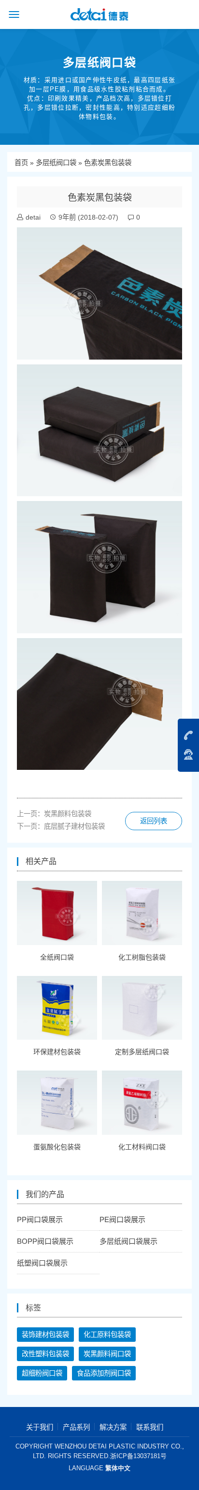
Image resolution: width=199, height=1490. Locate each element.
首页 (21, 163)
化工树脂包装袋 (142, 957)
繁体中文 (117, 1468)
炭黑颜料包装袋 (67, 814)
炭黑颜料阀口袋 (107, 1354)
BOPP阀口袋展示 (45, 1241)
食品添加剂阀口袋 (104, 1373)
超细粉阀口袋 (42, 1373)
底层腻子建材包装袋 (74, 826)
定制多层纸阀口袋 (142, 1052)
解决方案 (113, 1427)
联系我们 (149, 1427)
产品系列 (76, 1427)
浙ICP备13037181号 (138, 1456)
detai (33, 217)
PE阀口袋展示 (122, 1219)
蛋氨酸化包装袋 (57, 1147)
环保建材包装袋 (57, 1052)
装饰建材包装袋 (45, 1334)
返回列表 (153, 821)
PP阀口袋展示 (40, 1219)
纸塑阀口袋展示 (42, 1263)
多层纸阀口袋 (56, 163)
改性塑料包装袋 (45, 1354)
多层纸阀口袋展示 (128, 1241)
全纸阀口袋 (57, 957)
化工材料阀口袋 (142, 1147)
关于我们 (39, 1427)
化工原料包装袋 (107, 1334)
